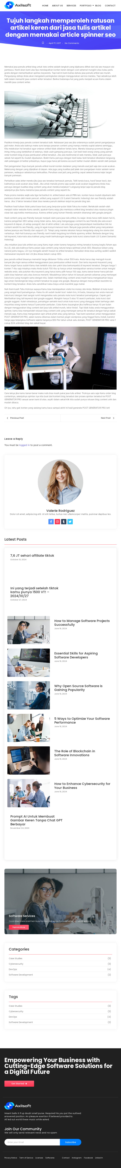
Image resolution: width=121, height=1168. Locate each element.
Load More (60, 854)
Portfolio (85, 5)
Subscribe (70, 1142)
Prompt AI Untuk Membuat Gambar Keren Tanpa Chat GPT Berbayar (36, 820)
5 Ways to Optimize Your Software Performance (82, 721)
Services (71, 5)
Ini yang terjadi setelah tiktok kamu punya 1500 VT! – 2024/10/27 (34, 592)
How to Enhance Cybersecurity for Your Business (82, 786)
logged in (24, 445)
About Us (57, 5)
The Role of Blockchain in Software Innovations (74, 753)
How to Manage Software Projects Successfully (82, 623)
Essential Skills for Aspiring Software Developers (76, 655)
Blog (98, 5)
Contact (110, 5)
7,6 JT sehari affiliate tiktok (32, 556)
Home (45, 5)
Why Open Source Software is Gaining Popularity (78, 688)
